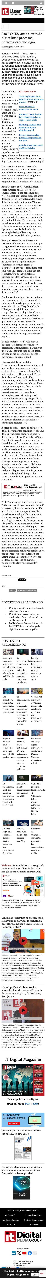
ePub (35, 1103)
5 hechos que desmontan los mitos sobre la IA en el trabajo (21, 1132)
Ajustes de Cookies (11, 1220)
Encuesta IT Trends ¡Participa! (32, 486)
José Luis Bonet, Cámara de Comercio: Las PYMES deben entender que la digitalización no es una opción (26, 626)
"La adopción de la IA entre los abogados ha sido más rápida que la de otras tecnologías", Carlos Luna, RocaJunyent (22, 992)
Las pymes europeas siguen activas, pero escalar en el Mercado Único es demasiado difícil (37, 751)
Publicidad (34, 1225)
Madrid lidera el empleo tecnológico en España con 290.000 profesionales (9, 748)
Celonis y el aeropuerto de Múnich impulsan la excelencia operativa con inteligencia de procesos (36, 709)
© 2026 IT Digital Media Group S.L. (23, 1211)
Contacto (11, 1225)
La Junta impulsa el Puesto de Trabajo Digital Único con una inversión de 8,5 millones (8, 841)
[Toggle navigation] (5, 20)
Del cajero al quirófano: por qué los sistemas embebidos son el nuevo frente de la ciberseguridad (22, 1170)
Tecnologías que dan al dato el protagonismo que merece (31, 99)
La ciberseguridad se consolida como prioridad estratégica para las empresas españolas (24, 670)
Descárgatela (39, 14)
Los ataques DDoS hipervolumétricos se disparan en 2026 (25, 790)
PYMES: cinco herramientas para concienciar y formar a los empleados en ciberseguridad (26, 617)
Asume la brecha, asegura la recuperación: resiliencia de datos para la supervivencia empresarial (23, 869)
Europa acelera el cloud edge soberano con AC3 (22, 835)
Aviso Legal (10, 1215)
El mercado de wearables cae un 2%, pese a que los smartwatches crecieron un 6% (37, 841)
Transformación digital (27, 590)
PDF (27, 1103)
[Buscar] (6, 3)
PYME (12, 590)
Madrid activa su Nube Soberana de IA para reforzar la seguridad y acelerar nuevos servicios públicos (22, 754)
